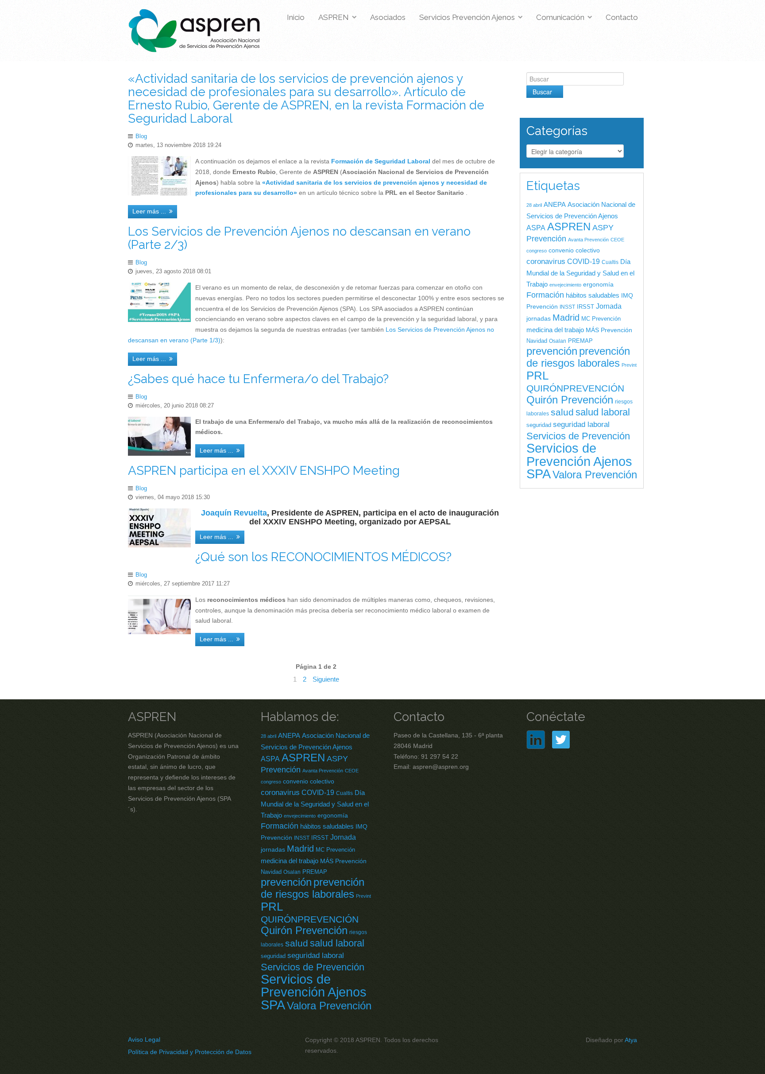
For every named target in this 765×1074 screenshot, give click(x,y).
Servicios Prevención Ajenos (467, 17)
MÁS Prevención (609, 329)
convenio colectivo (574, 250)
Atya (631, 1039)
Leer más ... (149, 211)
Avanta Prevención (588, 239)
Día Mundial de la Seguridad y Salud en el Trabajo (580, 273)
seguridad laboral (581, 424)
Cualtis (610, 262)
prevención (551, 351)
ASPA (535, 228)
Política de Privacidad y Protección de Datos (189, 1051)
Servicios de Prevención (578, 436)
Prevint (629, 365)
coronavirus (545, 261)
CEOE (617, 239)
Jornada (609, 306)
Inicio (296, 17)
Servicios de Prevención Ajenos (579, 455)
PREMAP (580, 341)
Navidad (536, 340)
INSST (567, 307)
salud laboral (603, 412)
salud (562, 412)
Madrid (566, 317)
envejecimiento (565, 284)
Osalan (557, 341)
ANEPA (555, 204)
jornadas (538, 318)
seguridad (538, 425)
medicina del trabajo (555, 329)
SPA (538, 474)
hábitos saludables (592, 295)
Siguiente (326, 679)
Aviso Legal (144, 1039)
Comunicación (560, 17)
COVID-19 (583, 261)
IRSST (585, 306)
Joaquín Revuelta (234, 512)
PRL (537, 375)
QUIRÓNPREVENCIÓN (575, 388)
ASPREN (333, 17)
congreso (536, 250)
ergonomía (598, 284)
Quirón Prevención (569, 400)
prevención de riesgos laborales (578, 357)
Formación (545, 295)
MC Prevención (601, 319)
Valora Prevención (594, 475)
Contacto (622, 17)
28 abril (534, 205)
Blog (141, 136)
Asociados (388, 17)
